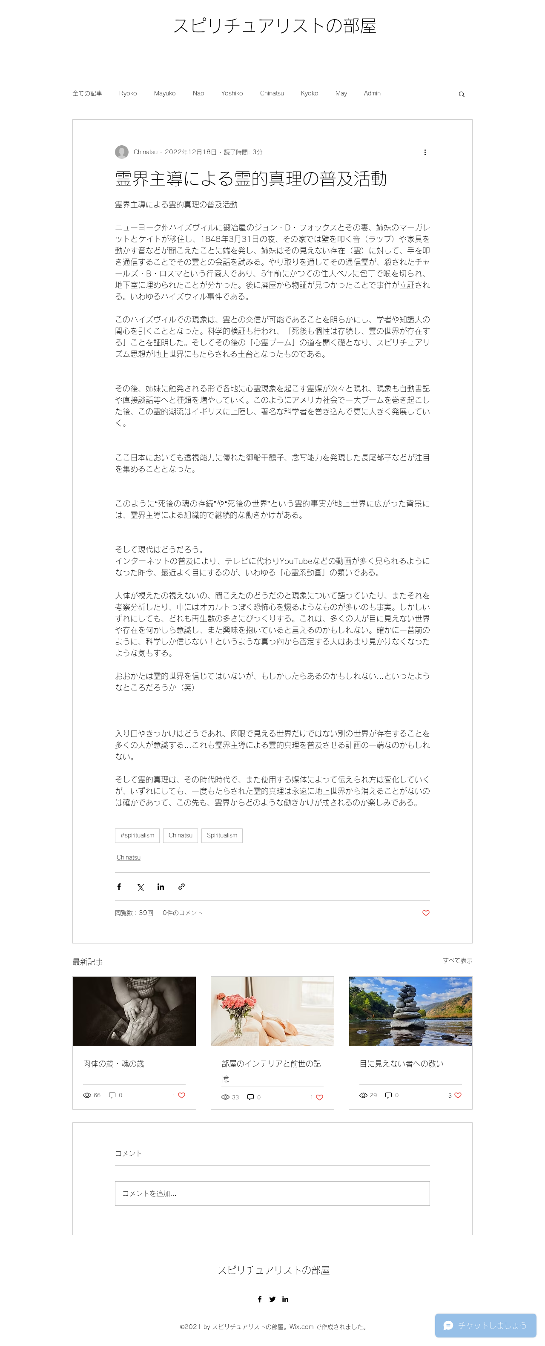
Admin (372, 93)
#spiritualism (137, 835)
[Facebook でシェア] (119, 887)
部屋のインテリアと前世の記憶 (271, 1071)
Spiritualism (222, 835)
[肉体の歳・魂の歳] (134, 1011)
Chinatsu (272, 93)
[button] (462, 93)
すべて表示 (458, 960)
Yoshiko (232, 93)
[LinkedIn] (285, 1299)
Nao (198, 93)
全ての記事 (87, 93)
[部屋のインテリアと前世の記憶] (272, 1011)
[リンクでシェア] (182, 887)
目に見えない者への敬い (401, 1063)
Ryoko (128, 93)
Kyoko (309, 93)
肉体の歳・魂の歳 (113, 1063)
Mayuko (165, 93)
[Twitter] (272, 1299)
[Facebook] (259, 1299)
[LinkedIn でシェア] (161, 887)
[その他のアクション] (425, 152)
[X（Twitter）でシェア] (140, 887)
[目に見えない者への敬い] (410, 1011)
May (341, 93)
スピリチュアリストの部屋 (274, 25)
